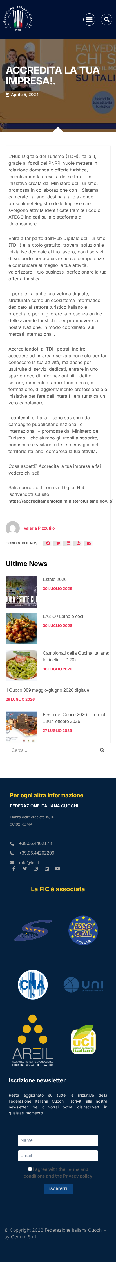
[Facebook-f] (14, 869)
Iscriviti (58, 1189)
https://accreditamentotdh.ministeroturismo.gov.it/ (60, 501)
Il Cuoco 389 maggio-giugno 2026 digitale (47, 690)
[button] (89, 19)
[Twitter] (25, 869)
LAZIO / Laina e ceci (63, 616)
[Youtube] (57, 869)
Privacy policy (77, 1176)
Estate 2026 (55, 579)
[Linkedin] (47, 869)
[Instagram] (36, 869)
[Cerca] (102, 750)
